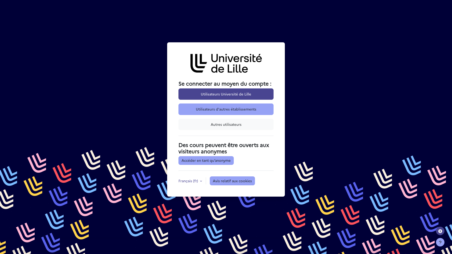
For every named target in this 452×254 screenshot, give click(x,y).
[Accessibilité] (440, 231)
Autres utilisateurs (226, 124)
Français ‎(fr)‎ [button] (188, 180)
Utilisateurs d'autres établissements (226, 109)
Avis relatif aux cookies (232, 180)
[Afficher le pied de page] (440, 242)
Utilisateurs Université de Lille (226, 93)
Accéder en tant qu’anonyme (206, 160)
